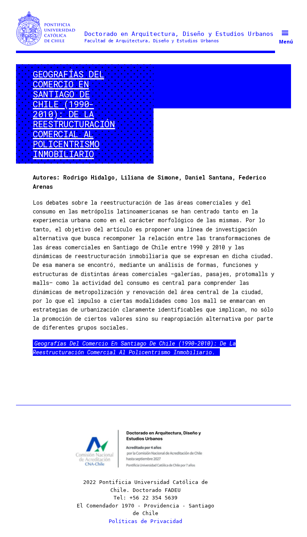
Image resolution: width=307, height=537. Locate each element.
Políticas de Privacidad (145, 521)
